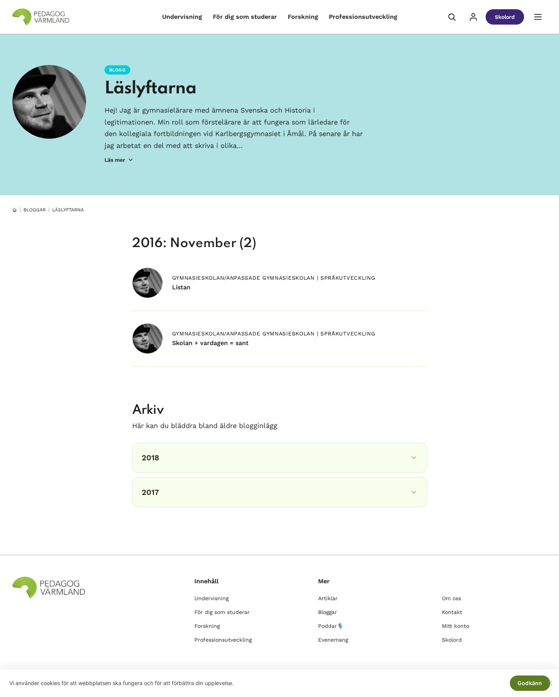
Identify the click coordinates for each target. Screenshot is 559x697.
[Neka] (549, 683)
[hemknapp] (14, 209)
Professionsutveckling (363, 16)
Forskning (303, 16)
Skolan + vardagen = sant (210, 343)
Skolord (505, 17)
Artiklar (328, 598)
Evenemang (333, 640)
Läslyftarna (150, 88)
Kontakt (452, 612)
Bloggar (327, 612)
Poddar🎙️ (330, 626)
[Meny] (538, 17)
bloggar (34, 209)
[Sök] (452, 17)
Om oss (451, 598)
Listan (181, 287)
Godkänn (530, 683)
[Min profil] (473, 17)
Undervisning (182, 16)
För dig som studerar (245, 16)
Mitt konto (455, 626)
